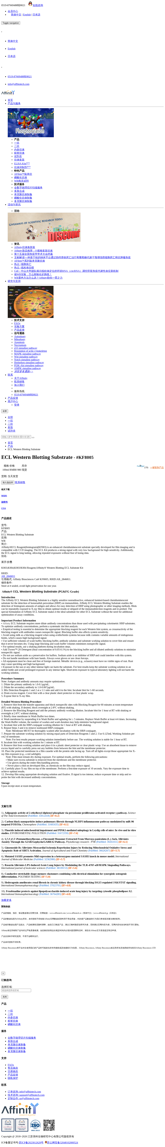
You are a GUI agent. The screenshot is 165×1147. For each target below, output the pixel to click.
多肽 (10, 427)
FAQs (17, 323)
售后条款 (13, 1068)
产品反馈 (19, 329)
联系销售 (19, 381)
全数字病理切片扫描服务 (28, 187)
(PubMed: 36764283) (50, 894)
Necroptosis (20, 345)
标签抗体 (19, 153)
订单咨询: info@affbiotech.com (24, 1091)
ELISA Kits (22, 163)
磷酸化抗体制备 (23, 197)
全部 (10, 417)
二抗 (16, 146)
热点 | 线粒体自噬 (24, 267)
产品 (10, 446)
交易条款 (13, 1071)
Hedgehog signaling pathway (29, 362)
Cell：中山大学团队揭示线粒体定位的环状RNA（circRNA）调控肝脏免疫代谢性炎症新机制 (66, 271)
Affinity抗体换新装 (24, 247)
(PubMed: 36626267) (99, 850)
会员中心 (13, 11)
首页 (10, 100)
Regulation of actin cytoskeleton (30, 351)
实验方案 (19, 326)
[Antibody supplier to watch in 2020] (21, 1130)
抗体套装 (19, 159)
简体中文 (16, 14)
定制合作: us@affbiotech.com (23, 1098)
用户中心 (13, 401)
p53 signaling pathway (25, 348)
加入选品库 (8, 482)
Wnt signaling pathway (26, 356)
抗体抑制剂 (22, 167)
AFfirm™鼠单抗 (23, 174)
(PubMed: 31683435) (48, 824)
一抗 (16, 142)
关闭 (5, 997)
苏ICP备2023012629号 (31, 1142)
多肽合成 (19, 191)
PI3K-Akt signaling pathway (29, 365)
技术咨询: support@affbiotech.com (26, 1095)
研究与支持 (14, 281)
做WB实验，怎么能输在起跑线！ (33, 274)
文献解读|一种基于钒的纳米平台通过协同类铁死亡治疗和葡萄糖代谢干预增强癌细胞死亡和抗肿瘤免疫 (72, 257)
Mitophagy (19, 339)
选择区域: (6, 986)
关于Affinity (20, 378)
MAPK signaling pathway (27, 353)
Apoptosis (19, 342)
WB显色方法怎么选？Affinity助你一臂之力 (38, 277)
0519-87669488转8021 (20, 76)
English (27, 14)
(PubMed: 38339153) (57, 868)
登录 (16, 404)
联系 (10, 374)
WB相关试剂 (21, 180)
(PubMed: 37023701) (50, 885)
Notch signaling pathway (27, 359)
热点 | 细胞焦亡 (22, 264)
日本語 (36, 14)
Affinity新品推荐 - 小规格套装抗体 (33, 250)
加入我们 (19, 385)
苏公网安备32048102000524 (62, 1142)
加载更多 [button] (6, 900)
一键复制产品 (157, 467)
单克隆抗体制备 (23, 194)
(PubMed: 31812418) (39, 815)
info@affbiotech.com (18, 84)
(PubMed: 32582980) (44, 859)
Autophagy (20, 336)
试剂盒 (18, 156)
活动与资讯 (14, 204)
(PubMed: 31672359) (57, 833)
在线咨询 (38, 5)
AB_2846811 (8, 576)
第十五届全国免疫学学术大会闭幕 (33, 254)
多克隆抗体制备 (23, 201)
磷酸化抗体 (20, 177)
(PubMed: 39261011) (107, 841)
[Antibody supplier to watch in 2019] (8, 1130)
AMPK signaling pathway (27, 368)
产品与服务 (14, 103)
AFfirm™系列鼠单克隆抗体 (29, 260)
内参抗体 (19, 149)
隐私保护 (13, 1078)
